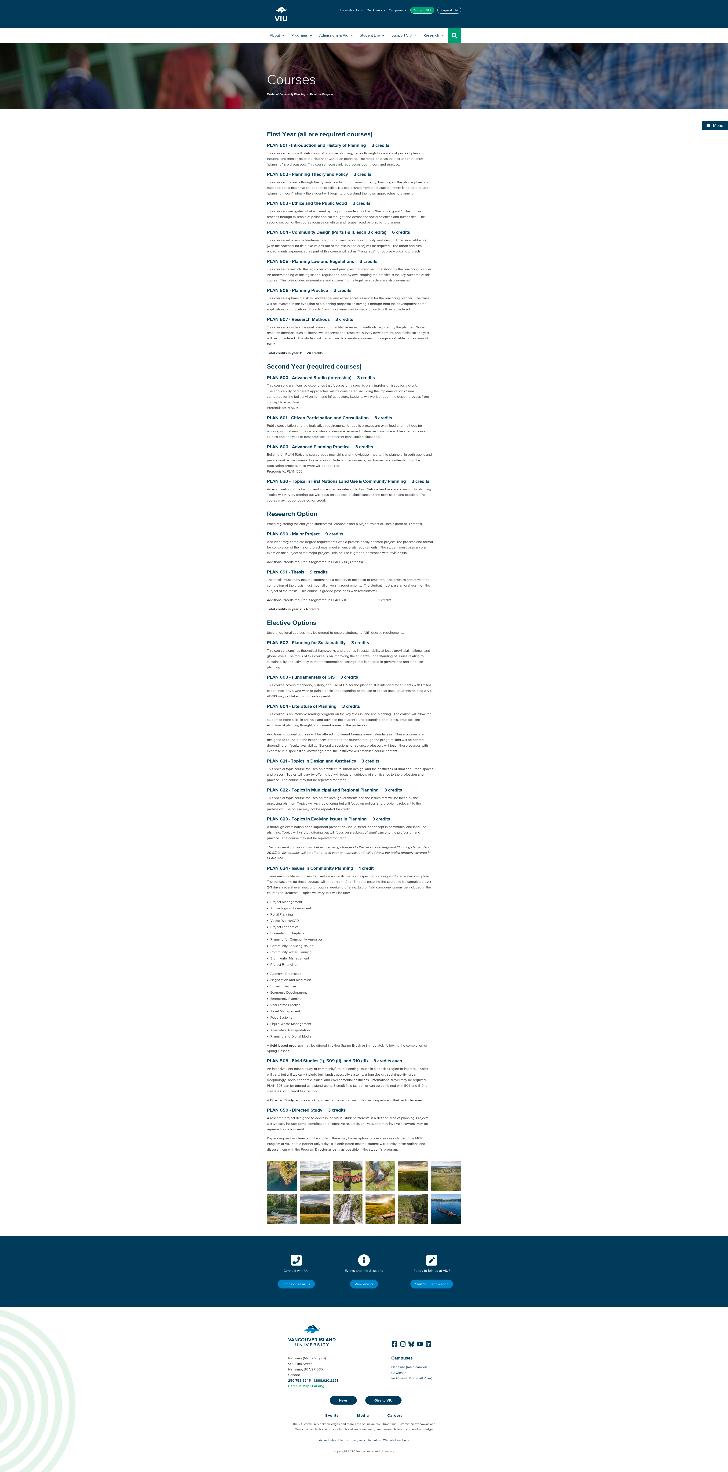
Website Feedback (396, 1440)
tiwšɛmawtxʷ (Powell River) (411, 1378)
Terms (343, 1440)
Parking (318, 1386)
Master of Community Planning (286, 94)
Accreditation (328, 1440)
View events (364, 1284)
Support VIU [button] (402, 35)
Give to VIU (383, 1400)
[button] (715, 125)
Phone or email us (296, 1284)
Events (332, 1415)
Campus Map (298, 1386)
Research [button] (432, 35)
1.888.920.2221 (325, 1380)
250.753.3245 (299, 1380)
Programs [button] (300, 35)
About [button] (275, 35)
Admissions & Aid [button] (334, 35)
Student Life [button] (370, 35)
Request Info (449, 10)
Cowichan (398, 1373)
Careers (395, 1415)
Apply (422, 10)
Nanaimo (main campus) (409, 1367)
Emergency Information (365, 1440)
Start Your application (431, 1284)
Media (363, 1415)
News (343, 1400)
